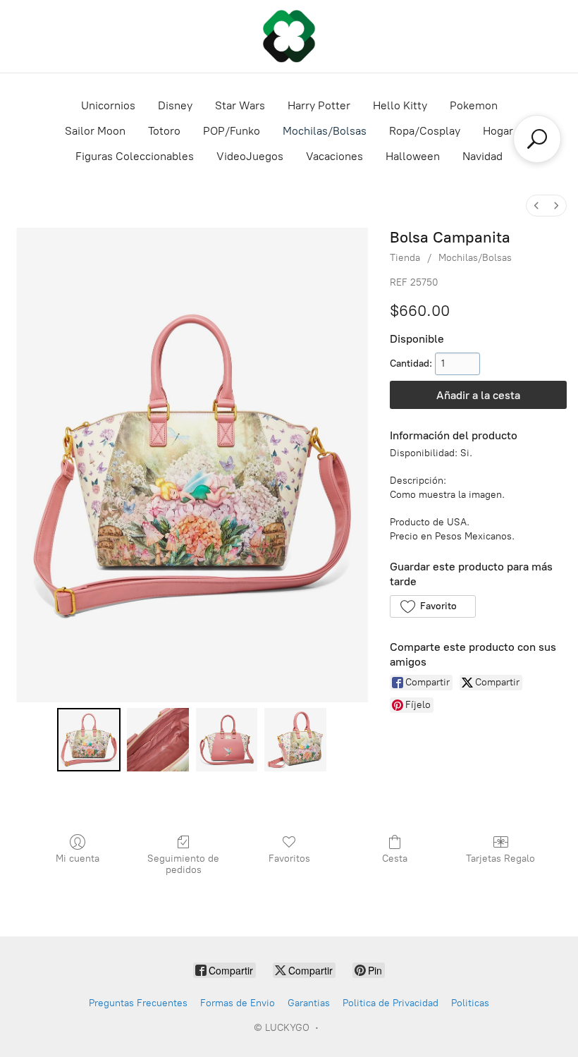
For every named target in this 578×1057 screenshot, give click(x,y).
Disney (175, 105)
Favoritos (289, 858)
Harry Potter (319, 105)
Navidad (482, 156)
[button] (432, 606)
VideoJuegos (249, 156)
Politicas (470, 1003)
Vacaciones (334, 156)
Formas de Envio (237, 1003)
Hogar (498, 131)
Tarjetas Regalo (500, 858)
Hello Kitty (400, 105)
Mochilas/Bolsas (325, 131)
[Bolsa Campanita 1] (158, 739)
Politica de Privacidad (390, 1003)
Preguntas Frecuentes (138, 1003)
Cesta (394, 858)
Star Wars (240, 105)
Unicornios (108, 105)
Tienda (405, 258)
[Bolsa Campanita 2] (227, 739)
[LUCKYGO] (289, 36)
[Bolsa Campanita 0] (89, 739)
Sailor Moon (95, 131)
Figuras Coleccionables (134, 156)
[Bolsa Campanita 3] (295, 739)
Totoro (164, 131)
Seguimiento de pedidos (183, 864)
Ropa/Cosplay (424, 131)
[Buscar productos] (537, 139)
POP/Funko (231, 131)
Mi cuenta (77, 858)
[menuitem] (536, 205)
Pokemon (474, 105)
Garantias (309, 1003)
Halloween (413, 156)
